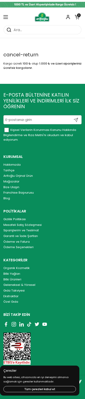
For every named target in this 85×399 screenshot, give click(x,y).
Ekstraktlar (11, 296)
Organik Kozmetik (16, 268)
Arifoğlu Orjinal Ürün (18, 176)
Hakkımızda (12, 164)
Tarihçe (9, 170)
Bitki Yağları (11, 274)
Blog (6, 198)
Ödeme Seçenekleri (18, 247)
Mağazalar (11, 181)
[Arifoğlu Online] (42, 17)
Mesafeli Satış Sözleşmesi (22, 225)
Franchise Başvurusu (18, 192)
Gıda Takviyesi (14, 290)
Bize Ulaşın (11, 187)
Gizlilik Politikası (14, 219)
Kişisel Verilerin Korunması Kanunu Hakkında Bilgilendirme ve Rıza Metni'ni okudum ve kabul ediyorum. (39, 135)
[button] (77, 17)
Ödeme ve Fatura (16, 241)
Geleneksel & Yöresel (19, 285)
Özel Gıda (10, 301)
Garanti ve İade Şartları (20, 236)
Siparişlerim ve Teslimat (21, 230)
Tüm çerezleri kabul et (39, 389)
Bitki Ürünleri (12, 279)
